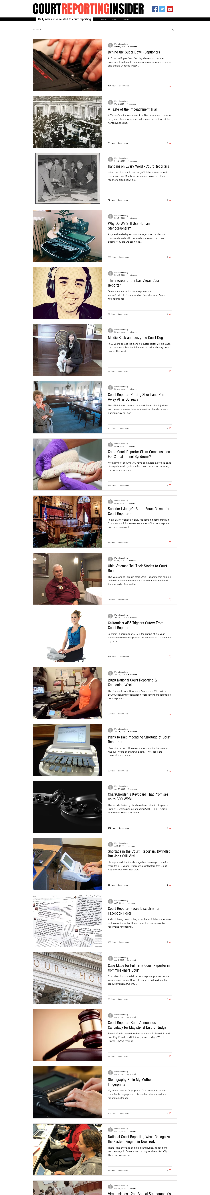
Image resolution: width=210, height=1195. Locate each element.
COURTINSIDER (88, 9)
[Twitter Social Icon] (162, 9)
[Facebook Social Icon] (155, 9)
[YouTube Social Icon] (170, 9)
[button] (173, 30)
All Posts (37, 29)
